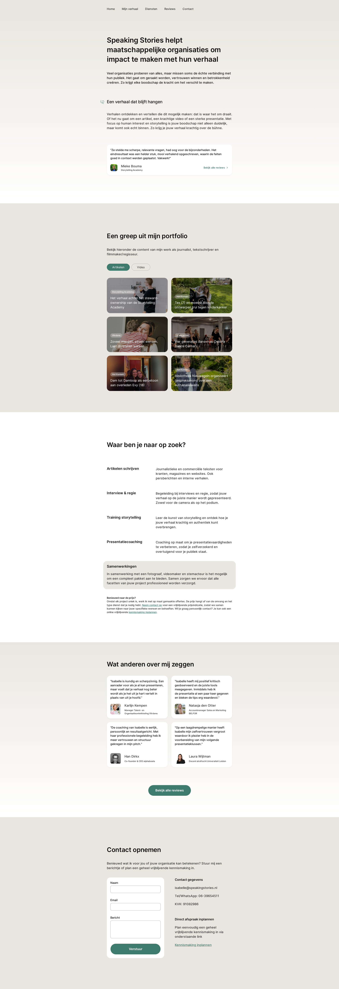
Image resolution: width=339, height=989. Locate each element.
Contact (188, 9)
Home (111, 9)
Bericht (115, 917)
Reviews (170, 9)
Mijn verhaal (130, 9)
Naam (114, 882)
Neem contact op (152, 605)
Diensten (151, 9)
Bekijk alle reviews (214, 167)
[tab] (118, 267)
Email (114, 900)
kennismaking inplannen (143, 612)
